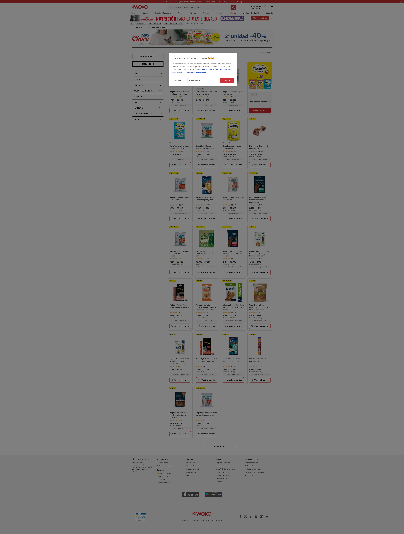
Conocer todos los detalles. (212, 69)
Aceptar (226, 80)
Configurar (178, 80)
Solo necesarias (195, 80)
